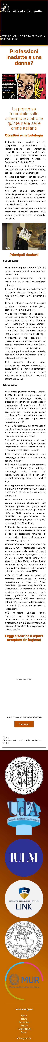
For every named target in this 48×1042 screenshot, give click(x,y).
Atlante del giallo (27, 11)
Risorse (5, 737)
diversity (6, 740)
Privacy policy (24, 1038)
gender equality (18, 740)
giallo (28, 740)
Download (24, 724)
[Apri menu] (1, 30)
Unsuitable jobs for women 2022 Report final (24, 717)
